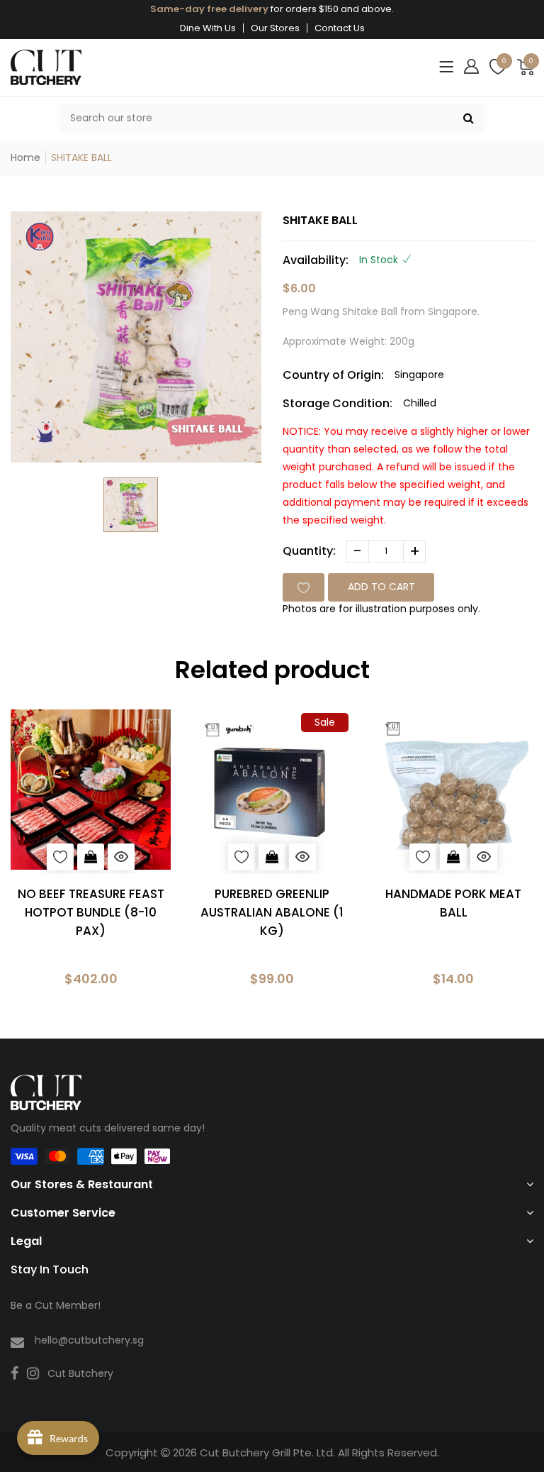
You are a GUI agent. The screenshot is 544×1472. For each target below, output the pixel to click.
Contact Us (339, 28)
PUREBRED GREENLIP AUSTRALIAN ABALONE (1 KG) (272, 912)
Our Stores (275, 28)
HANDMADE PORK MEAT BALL (453, 903)
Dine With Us (208, 28)
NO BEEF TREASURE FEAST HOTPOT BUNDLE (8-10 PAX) (91, 912)
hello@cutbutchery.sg (89, 1340)
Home (25, 157)
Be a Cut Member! (56, 1305)
